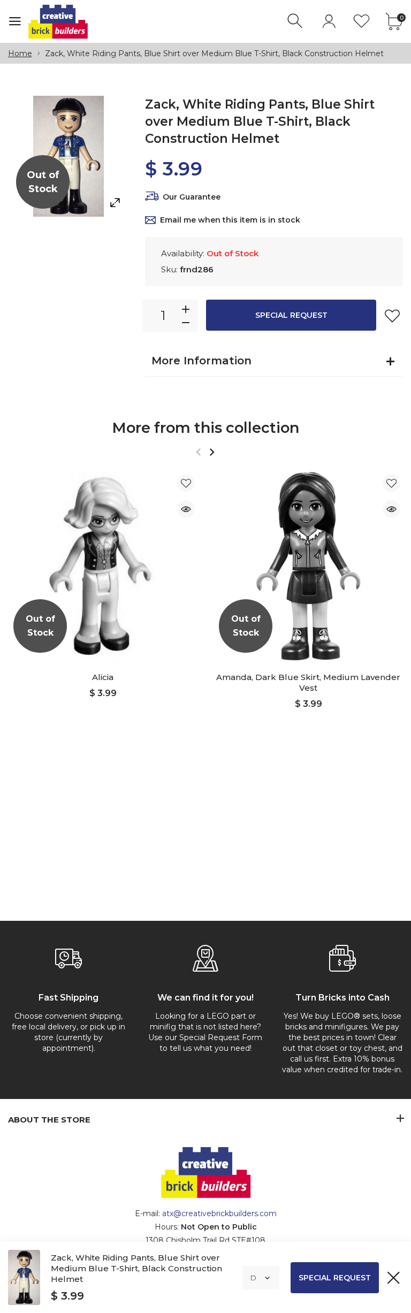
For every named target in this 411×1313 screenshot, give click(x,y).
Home (20, 53)
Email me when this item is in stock (230, 220)
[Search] (296, 21)
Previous (198, 452)
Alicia (102, 677)
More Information (201, 360)
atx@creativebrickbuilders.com (219, 1213)
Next (211, 452)
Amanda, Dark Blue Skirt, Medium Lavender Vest (308, 682)
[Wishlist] (361, 21)
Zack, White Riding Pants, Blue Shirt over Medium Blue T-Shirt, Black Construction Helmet (136, 1268)
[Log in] (329, 21)
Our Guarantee (191, 197)
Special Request (291, 315)
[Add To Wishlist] (392, 316)
